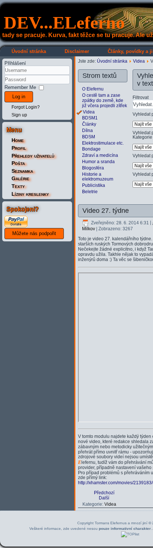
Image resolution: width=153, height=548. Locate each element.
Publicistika (93, 185)
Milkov (88, 228)
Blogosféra (93, 168)
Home (18, 140)
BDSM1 (90, 118)
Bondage (91, 149)
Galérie (20, 178)
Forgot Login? (26, 107)
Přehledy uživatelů (33, 156)
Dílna (87, 130)
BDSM (88, 136)
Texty (18, 186)
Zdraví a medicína (100, 155)
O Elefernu (93, 89)
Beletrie (90, 191)
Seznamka (22, 171)
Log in (18, 96)
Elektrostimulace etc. (103, 143)
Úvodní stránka (29, 51)
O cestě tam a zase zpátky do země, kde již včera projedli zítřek (104, 100)
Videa (139, 61)
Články (89, 124)
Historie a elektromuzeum (97, 177)
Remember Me (20, 87)
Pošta (18, 163)
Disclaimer (77, 51)
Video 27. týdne (105, 210)
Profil (19, 148)
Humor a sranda (98, 161)
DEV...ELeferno (64, 22)
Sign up (19, 115)
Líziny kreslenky (30, 194)
